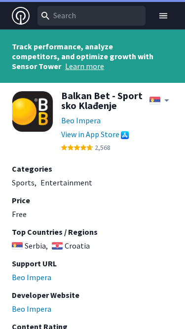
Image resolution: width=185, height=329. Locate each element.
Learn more (84, 66)
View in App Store (90, 134)
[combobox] (91, 16)
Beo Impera (81, 120)
